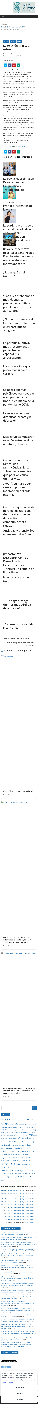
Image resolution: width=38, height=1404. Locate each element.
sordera (7, 1160)
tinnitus (31, 55)
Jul (21, 1190)
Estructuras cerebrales (8, 1132)
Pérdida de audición (12, 1151)
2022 (2, 1202)
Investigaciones (24, 55)
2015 (2, 1222)
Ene (6, 1190)
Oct (28, 1193)
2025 (2, 1193)
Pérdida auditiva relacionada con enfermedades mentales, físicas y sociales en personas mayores (17, 939)
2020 (2, 1208)
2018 (2, 1213)
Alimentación (21, 1120)
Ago (23, 1190)
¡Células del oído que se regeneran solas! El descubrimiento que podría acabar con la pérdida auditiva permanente (18, 1303)
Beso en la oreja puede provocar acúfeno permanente (20, 644)
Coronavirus (25, 1127)
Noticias (14, 1138)
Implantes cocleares (9, 1135)
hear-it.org (9, 146)
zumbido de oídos (7, 58)
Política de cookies (7, 1382)
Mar (11, 1190)
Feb (9, 1190)
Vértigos (12, 1177)
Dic (33, 1193)
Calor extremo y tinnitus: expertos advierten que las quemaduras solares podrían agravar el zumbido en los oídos (17, 1310)
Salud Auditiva (22, 1157)
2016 (2, 1219)
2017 (2, 1216)
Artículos (6, 41)
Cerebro (6, 1127)
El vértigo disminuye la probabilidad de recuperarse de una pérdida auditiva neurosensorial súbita (19, 1090)
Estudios (13, 41)
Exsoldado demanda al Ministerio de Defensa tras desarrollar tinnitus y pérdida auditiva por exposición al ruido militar (17, 1326)
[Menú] (2, 16)
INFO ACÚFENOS (16, 53)
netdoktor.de (21, 146)
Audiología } (23, 1124)
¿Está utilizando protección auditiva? (18, 791)
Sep (26, 1193)
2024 (2, 1196)
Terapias (19, 41)
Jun (19, 1190)
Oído (21, 1138)
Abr (14, 1190)
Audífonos (32, 1124)
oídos (8, 1142)
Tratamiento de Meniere (23, 1173)
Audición (12, 1124)
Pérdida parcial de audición (20, 1154)
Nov (31, 1193)
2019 (2, 1210)
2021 (2, 1205)
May (16, 1190)
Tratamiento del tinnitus (13, 1171)
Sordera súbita (17, 1160)
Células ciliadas (11, 1130)
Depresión (12, 55)
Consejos (15, 1127)
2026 (2, 1190)
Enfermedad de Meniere (26, 1130)
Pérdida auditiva (23, 1141)
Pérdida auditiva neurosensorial (14, 1145)
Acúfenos (7, 55)
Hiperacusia (25, 1132)
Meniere (7, 1138)
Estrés (17, 55)
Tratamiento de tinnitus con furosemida (17, 638)
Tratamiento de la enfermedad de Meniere (23, 1168)
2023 (2, 1199)
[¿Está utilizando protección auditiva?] (19, 656)
